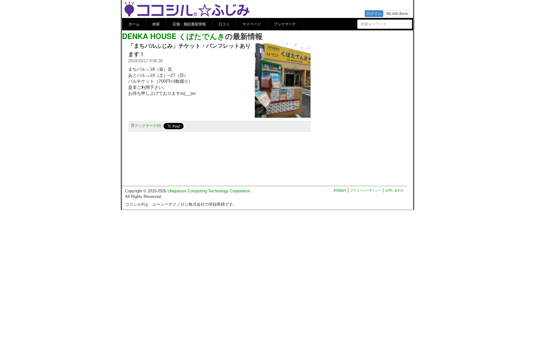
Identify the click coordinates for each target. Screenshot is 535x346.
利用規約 (340, 190)
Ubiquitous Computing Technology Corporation (208, 191)
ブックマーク (285, 24)
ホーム (134, 24)
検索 (156, 24)
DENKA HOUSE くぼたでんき (173, 36)
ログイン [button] (374, 13)
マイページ (251, 24)
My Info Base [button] (397, 13)
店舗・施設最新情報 (189, 24)
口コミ (224, 24)
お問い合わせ (394, 190)
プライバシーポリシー (365, 190)
